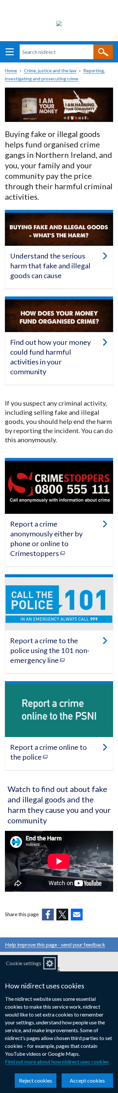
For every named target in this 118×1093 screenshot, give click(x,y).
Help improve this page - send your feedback (55, 944)
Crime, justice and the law (50, 70)
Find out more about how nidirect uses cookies (57, 1061)
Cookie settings (23, 963)
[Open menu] (9, 51)
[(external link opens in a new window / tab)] (48, 914)
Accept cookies (87, 1080)
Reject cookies (35, 1080)
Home (11, 70)
